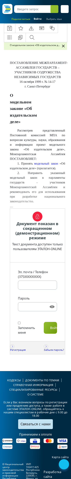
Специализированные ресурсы (33, 389)
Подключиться (20, 19)
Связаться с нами (35, 424)
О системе (35, 394)
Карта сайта (60, 457)
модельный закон (46, 163)
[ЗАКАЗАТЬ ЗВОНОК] (64, 465)
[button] (65, 9)
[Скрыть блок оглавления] (63, 46)
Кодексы (14, 380)
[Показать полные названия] (59, 46)
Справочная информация (33, 385)
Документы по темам (42, 380)
